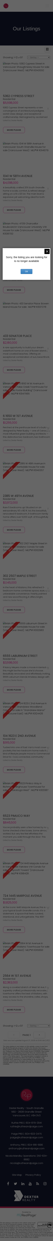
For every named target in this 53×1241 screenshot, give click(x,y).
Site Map (17, 1175)
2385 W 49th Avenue (18, 496)
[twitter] (15, 1184)
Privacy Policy (33, 1175)
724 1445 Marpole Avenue (22, 896)
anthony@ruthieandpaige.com (26, 1148)
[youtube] (30, 1184)
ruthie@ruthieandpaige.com (26, 1126)
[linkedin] (22, 1184)
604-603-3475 (33, 1133)
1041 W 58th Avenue (18, 176)
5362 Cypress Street (18, 96)
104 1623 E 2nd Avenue (19, 736)
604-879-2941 (34, 1122)
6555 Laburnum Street (20, 656)
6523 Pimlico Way (16, 816)
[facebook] (8, 1184)
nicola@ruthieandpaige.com (26, 1163)
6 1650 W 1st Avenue (18, 416)
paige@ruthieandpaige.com (26, 1137)
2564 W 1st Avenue (17, 976)
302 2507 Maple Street (20, 576)
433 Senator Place (17, 336)
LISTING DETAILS (14, 130)
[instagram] (45, 1184)
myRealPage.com (27, 1215)
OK (26, 271)
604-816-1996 (35, 1144)
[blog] (37, 1184)
